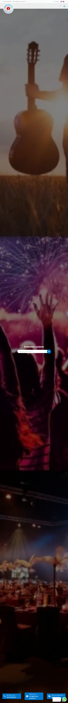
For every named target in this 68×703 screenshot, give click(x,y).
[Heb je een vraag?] (63, 700)
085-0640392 (8, 1)
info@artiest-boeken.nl (20, 1)
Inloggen (57, 1)
